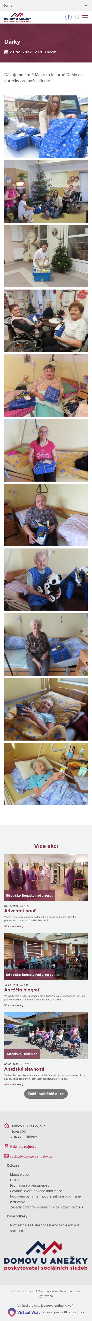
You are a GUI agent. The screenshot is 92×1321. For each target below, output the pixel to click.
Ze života (21, 33)
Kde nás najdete (23, 1146)
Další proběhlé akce (46, 1093)
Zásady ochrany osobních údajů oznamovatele (47, 1207)
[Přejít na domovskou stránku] (17, 17)
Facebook (68, 17)
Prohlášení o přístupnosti (30, 1185)
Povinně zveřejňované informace (36, 1191)
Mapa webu (19, 1174)
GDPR (14, 1180)
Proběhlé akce (45, 33)
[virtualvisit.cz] (24, 1312)
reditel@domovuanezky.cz (31, 1156)
